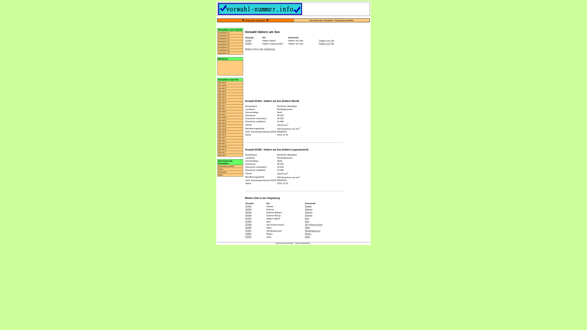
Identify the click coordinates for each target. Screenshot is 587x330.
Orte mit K (222, 112)
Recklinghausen (312, 231)
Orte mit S (222, 135)
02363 (248, 206)
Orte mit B (222, 85)
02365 (248, 221)
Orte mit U (222, 141)
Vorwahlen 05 (223, 41)
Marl (307, 218)
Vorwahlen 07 (223, 47)
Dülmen (308, 209)
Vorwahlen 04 (223, 39)
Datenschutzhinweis (302, 243)
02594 (248, 209)
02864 (248, 234)
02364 (248, 40)
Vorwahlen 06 (223, 44)
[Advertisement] (230, 68)
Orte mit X (222, 149)
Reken (308, 234)
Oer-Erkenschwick (314, 225)
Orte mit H (222, 103)
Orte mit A (222, 83)
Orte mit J (222, 109)
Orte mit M (222, 117)
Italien (220, 175)
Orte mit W (222, 146)
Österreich (222, 172)
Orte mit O (222, 123)
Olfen (307, 228)
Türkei (220, 169)
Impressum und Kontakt (284, 243)
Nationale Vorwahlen (255, 20)
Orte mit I (221, 106)
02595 (248, 228)
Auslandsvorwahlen (226, 166)
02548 (248, 215)
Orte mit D (222, 91)
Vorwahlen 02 (223, 33)
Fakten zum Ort (326, 40)
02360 (248, 43)
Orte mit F (222, 97)
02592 (248, 237)
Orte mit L (222, 115)
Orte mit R (222, 132)
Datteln (308, 206)
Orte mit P (222, 126)
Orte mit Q (222, 129)
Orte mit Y (222, 152)
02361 (248, 231)
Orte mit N (222, 120)
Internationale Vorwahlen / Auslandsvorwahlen (331, 20)
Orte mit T (222, 138)
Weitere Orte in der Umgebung (260, 49)
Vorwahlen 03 (223, 36)
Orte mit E (222, 94)
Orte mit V (222, 144)
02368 (248, 225)
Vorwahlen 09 (223, 53)
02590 (248, 212)
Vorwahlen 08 (223, 50)
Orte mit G (222, 100)
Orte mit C (222, 88)
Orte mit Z (222, 155)
